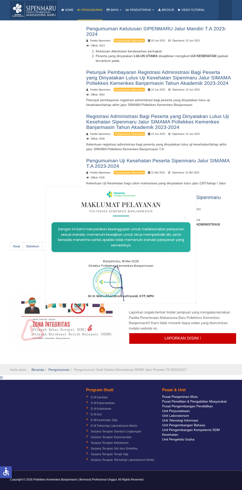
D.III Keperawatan (103, 403)
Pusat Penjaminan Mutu (180, 397)
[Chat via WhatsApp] (1, 377)
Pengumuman (92, 10)
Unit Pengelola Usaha (178, 439)
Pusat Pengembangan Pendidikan (187, 406)
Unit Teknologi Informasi (180, 420)
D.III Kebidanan (101, 408)
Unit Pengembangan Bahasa (183, 425)
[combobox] (225, 10)
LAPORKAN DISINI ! (182, 338)
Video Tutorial (193, 10)
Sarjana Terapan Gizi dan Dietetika (114, 448)
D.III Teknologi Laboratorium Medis (114, 425)
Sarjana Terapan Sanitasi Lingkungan (116, 431)
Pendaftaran (140, 10)
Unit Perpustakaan (176, 411)
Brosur (168, 10)
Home (69, 10)
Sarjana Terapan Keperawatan (111, 437)
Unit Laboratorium (175, 415)
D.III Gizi (96, 414)
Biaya (115, 10)
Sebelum (32, 246)
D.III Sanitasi (99, 397)
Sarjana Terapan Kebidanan (110, 443)
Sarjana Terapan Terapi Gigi (109, 454)
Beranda (37, 370)
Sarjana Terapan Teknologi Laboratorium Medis (123, 460)
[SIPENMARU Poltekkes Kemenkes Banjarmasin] (33, 10)
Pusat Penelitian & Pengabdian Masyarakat (194, 401)
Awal (16, 246)
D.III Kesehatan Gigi (104, 420)
